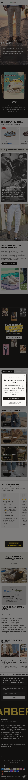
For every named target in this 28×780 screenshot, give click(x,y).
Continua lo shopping (14, 398)
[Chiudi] (24, 376)
